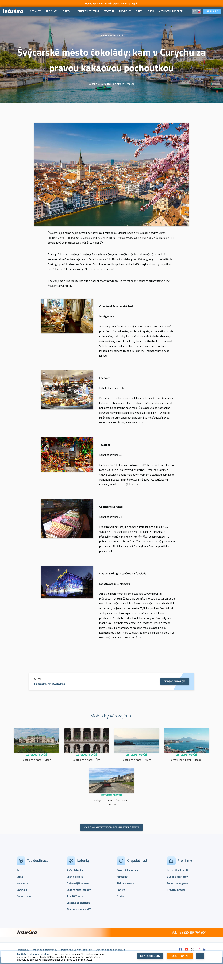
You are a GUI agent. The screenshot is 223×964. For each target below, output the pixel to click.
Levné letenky (75, 877)
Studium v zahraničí (79, 909)
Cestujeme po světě (36, 754)
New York (22, 883)
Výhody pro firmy (177, 877)
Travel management (178, 883)
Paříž (19, 870)
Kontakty (122, 877)
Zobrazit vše (24, 896)
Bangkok (22, 890)
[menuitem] (35, 11)
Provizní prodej (176, 890)
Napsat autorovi (175, 681)
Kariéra (121, 890)
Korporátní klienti (177, 870)
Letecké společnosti (78, 902)
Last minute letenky (79, 890)
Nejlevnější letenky (78, 883)
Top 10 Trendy (75, 896)
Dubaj (20, 877)
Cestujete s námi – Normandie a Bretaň (111, 802)
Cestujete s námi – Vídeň (36, 760)
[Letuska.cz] (13, 11)
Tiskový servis (125, 883)
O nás (120, 896)
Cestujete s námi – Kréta (136, 760)
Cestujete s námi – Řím (86, 760)
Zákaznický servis (127, 870)
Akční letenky (75, 870)
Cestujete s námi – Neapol (186, 760)
